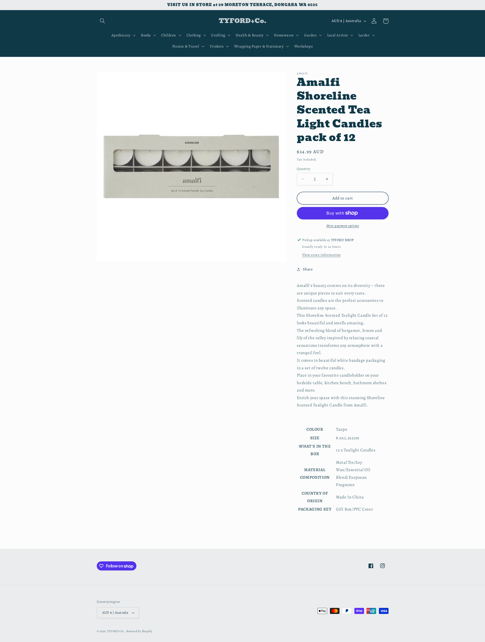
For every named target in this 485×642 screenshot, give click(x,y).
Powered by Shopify (139, 631)
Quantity (303, 168)
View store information (321, 254)
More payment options (342, 225)
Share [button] (308, 268)
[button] (102, 21)
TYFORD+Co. (116, 631)
